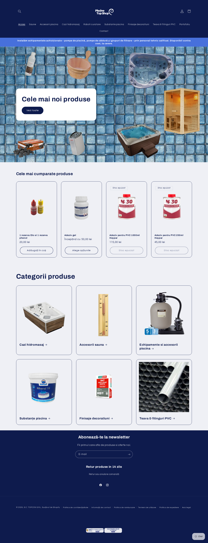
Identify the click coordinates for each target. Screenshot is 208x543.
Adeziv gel (70, 235)
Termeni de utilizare (147, 507)
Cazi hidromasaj (31, 344)
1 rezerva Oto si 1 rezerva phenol (33, 236)
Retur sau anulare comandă (104, 474)
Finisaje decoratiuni (94, 418)
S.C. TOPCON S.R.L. (32, 507)
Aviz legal (186, 507)
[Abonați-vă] (129, 454)
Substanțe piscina (33, 418)
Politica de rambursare (124, 507)
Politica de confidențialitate (75, 507)
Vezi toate (32, 110)
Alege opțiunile (81, 250)
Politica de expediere (169, 507)
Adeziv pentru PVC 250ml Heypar (169, 236)
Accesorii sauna (91, 344)
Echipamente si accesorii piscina (158, 346)
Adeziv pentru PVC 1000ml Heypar (124, 236)
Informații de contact (101, 507)
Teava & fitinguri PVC (155, 418)
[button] (19, 11)
